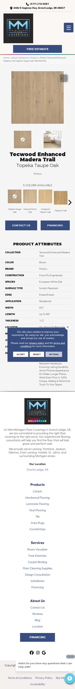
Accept (21, 354)
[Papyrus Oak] (60, 197)
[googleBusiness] (44, 653)
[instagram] (37, 653)
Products (34, 58)
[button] (37, 49)
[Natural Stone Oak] (30, 196)
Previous (5, 137)
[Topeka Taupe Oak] (14, 196)
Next (70, 137)
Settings (54, 354)
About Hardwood (19, 58)
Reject (37, 354)
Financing (55, 225)
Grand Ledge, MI (37, 469)
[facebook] (31, 653)
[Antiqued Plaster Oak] (45, 196)
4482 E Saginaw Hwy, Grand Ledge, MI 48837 (39, 7)
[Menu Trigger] (68, 27)
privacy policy (36, 342)
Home (6, 58)
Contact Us (21, 225)
